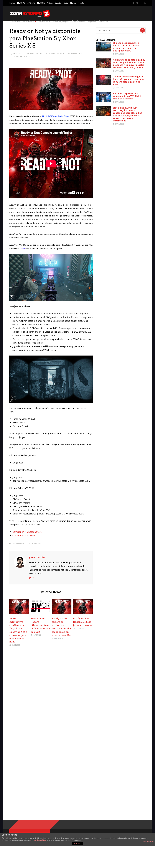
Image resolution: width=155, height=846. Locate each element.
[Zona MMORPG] (29, 16)
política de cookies (38, 840)
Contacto (103, 21)
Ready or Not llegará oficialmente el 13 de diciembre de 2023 (40, 625)
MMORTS (41, 3)
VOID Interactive (33, 543)
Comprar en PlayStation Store (27, 531)
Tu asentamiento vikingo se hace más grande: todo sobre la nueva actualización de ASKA (128, 80)
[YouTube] (145, 3)
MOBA (50, 3)
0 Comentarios (49, 53)
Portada (16, 21)
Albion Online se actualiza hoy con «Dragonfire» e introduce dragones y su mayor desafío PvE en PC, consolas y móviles (129, 63)
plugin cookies (148, 841)
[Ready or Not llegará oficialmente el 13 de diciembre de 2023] (40, 613)
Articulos (43, 21)
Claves (73, 3)
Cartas (12, 3)
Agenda (92, 21)
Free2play (82, 3)
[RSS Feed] (133, 3)
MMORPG (31, 3)
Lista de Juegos (60, 21)
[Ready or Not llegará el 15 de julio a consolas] (83, 613)
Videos (27, 56)
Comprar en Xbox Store (23, 535)
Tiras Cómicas (78, 21)
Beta (66, 3)
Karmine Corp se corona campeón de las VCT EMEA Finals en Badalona (127, 96)
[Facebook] (141, 3)
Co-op (74, 53)
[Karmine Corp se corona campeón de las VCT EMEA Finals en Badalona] (103, 101)
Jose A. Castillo (18, 53)
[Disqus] (51, 692)
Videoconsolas (16, 56)
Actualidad (28, 21)
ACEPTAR (77, 843)
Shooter (58, 3)
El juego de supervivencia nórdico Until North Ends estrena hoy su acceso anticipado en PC (126, 46)
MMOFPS (21, 3)
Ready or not (19, 543)
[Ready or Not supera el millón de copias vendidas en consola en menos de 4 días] (61, 613)
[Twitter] (137, 3)
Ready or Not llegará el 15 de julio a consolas (82, 622)
